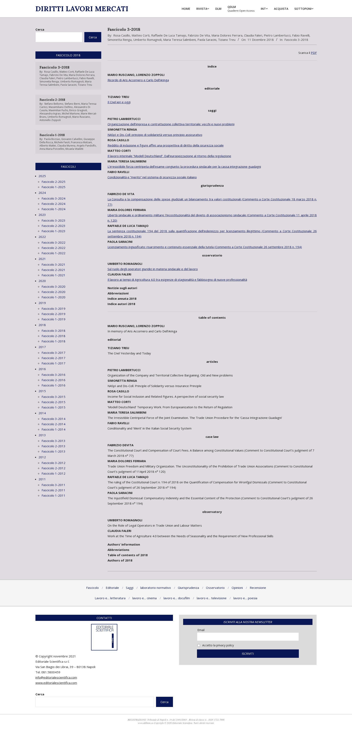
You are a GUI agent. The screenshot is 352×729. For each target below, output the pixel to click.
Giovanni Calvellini (71, 139)
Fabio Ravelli (300, 35)
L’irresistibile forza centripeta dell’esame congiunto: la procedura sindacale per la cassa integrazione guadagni (184, 166)
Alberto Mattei (48, 145)
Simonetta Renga (120, 40)
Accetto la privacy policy (217, 645)
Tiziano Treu (226, 40)
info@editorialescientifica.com (56, 677)
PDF (314, 53)
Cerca (39, 29)
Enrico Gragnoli (78, 110)
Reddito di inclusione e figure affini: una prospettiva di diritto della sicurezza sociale (166, 145)
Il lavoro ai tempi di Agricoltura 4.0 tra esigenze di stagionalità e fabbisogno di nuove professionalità (177, 279)
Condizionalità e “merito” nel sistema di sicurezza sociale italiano (152, 177)
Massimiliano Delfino (61, 107)
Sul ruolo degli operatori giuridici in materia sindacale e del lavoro (153, 269)
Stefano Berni (72, 103)
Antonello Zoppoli (50, 120)
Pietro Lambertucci (277, 35)
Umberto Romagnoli (147, 40)
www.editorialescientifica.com (56, 683)
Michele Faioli (62, 142)
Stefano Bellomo (53, 103)
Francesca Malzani (81, 142)
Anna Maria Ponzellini (52, 149)
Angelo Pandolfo (86, 145)
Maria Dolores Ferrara (226, 35)
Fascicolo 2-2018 (52, 100)
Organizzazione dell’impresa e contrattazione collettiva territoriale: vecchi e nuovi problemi (171, 124)
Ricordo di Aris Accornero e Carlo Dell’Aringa (138, 80)
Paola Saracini (206, 40)
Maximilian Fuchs (58, 110)
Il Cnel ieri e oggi (119, 102)
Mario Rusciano (81, 117)
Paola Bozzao (52, 139)
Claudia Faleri (253, 35)
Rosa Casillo (121, 35)
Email (201, 630)
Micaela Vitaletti (74, 149)
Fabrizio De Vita (199, 35)
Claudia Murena (66, 145)
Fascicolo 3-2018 (296, 40)
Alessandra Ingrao (50, 113)
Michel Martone (71, 113)
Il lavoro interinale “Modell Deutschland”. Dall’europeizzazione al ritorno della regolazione (169, 156)
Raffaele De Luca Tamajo (168, 35)
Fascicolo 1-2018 (52, 135)
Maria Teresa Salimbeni (179, 40)
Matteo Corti (141, 35)
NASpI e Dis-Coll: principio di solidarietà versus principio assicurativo (155, 135)
